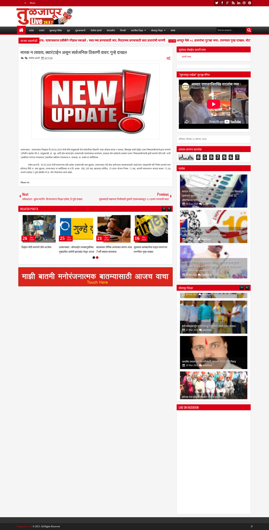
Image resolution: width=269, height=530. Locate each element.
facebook (222, 3)
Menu (32, 3)
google (227, 3)
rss (233, 3)
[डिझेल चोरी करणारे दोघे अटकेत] (39, 229)
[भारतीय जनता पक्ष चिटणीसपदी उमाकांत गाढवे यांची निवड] (213, 346)
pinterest (249, 3)
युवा (68, 30)
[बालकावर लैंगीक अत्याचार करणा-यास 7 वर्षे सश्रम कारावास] (114, 229)
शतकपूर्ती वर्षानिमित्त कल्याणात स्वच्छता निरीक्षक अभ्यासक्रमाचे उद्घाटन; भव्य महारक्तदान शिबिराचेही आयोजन (211, 233)
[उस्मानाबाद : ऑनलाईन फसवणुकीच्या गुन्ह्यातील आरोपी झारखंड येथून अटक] (76, 229)
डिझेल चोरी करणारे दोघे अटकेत (36, 247)
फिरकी (123, 30)
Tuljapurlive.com (24, 526)
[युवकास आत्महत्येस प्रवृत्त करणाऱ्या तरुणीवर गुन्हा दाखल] (151, 229)
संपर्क (173, 30)
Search (249, 30)
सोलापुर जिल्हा (157, 30)
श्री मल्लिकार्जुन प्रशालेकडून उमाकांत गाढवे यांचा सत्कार (209, 319)
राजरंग (41, 30)
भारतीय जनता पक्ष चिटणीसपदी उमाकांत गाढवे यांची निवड (209, 355)
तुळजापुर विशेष (55, 30)
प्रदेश (31, 30)
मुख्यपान (21, 30)
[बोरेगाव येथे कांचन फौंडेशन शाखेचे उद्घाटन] (213, 381)
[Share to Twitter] (48, 218)
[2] (97, 257)
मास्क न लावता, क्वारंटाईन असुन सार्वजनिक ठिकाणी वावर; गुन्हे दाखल (73, 52)
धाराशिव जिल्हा (137, 30)
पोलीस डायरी (96, 30)
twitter (216, 3)
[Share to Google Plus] (53, 218)
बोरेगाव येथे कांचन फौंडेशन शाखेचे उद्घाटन (202, 390)
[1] (94, 257)
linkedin (238, 3)
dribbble (244, 3)
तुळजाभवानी (80, 30)
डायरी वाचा (186, 56)
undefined (207, 203)
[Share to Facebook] (44, 218)
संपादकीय (111, 30)
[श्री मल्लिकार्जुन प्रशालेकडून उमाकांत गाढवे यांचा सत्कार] (213, 310)
